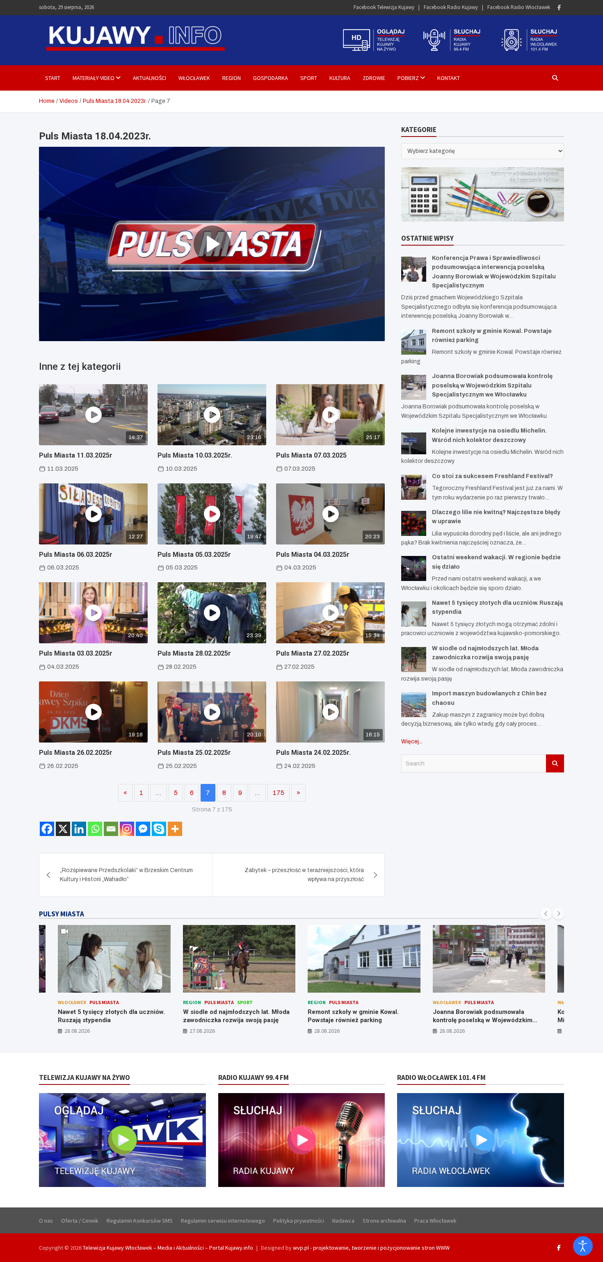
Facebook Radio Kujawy (451, 7)
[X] (63, 829)
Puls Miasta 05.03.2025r (194, 554)
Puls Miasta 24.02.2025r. (313, 752)
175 (278, 792)
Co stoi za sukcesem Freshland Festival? (492, 476)
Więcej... (412, 741)
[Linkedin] (79, 829)
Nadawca (343, 1220)
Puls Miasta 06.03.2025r (75, 554)
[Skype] (159, 829)
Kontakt (448, 78)
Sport (308, 78)
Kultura (339, 78)
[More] (175, 829)
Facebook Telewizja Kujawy (384, 7)
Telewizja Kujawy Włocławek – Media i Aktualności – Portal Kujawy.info (168, 1247)
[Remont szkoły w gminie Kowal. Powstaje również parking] (413, 342)
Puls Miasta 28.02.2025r (194, 653)
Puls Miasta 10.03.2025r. (195, 455)
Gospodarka (270, 78)
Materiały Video (93, 78)
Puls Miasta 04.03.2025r (312, 554)
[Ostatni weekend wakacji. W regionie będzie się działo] (413, 568)
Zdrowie (374, 78)
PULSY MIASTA (61, 913)
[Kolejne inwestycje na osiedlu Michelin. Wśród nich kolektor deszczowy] (413, 441)
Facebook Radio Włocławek (518, 7)
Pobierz (408, 78)
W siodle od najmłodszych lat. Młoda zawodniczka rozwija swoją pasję (111, 1016)
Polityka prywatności (298, 1220)
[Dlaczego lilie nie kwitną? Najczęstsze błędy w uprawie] (413, 523)
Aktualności (149, 78)
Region (231, 78)
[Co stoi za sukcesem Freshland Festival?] (413, 487)
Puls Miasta (94, 1002)
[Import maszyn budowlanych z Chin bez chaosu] (413, 704)
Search (555, 763)
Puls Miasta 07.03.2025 (311, 455)
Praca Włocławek (435, 1220)
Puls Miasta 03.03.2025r (75, 653)
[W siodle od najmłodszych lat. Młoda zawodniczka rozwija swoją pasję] (413, 659)
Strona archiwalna (384, 1220)
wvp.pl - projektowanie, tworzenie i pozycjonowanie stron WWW (371, 1247)
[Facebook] (559, 7)
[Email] (111, 829)
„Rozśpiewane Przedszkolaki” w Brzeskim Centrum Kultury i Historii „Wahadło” (126, 874)
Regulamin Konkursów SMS (140, 1220)
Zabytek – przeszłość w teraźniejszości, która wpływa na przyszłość (304, 874)
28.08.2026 (202, 1030)
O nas (46, 1220)
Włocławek (194, 78)
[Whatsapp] (95, 829)
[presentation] (546, 913)
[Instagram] (127, 829)
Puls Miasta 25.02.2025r (194, 752)
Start (52, 78)
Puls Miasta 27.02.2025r (312, 653)
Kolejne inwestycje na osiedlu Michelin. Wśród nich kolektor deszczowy (476, 1020)
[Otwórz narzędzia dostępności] (583, 1246)
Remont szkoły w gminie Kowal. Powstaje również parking (228, 1016)
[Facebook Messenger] (143, 829)
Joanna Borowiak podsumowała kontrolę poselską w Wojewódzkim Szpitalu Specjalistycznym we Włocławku (492, 385)
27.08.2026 (77, 1030)
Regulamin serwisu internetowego (223, 1220)
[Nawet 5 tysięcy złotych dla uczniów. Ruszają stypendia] (413, 613)
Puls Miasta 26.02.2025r (75, 752)
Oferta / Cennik (79, 1220)
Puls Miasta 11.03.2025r (75, 455)
